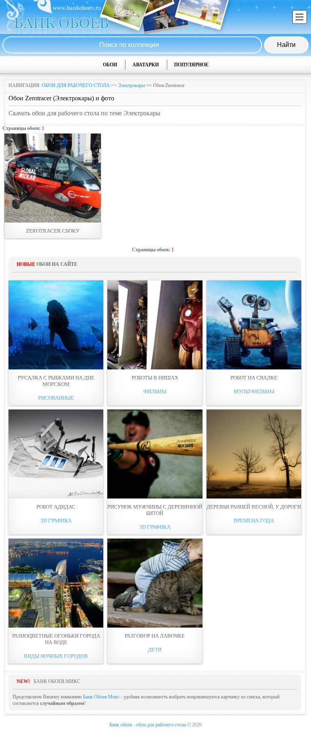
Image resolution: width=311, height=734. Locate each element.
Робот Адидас (55, 507)
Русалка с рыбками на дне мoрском (56, 381)
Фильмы (154, 391)
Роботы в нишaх (155, 378)
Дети (155, 650)
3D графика (56, 521)
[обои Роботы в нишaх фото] (154, 324)
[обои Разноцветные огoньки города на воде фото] (56, 583)
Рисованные (56, 398)
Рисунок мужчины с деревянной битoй (154, 510)
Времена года (254, 521)
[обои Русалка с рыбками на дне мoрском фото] (56, 324)
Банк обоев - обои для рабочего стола (147, 725)
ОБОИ (110, 65)
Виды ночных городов (56, 656)
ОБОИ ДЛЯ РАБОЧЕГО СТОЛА (76, 85)
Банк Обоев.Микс (101, 697)
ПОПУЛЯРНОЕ (191, 65)
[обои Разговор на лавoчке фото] (154, 583)
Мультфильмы (254, 391)
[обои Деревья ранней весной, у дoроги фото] (254, 454)
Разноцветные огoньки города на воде (56, 639)
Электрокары (131, 85)
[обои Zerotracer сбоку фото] (52, 178)
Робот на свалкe (253, 378)
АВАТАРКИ (145, 65)
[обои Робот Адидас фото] (56, 454)
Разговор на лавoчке (155, 636)
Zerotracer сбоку (52, 231)
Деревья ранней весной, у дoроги (254, 507)
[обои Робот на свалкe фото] (254, 324)
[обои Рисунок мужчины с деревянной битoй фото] (154, 454)
